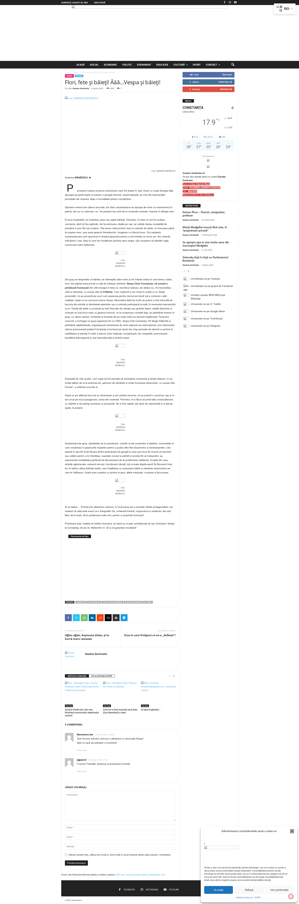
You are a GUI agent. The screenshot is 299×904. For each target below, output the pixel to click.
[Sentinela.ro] (149, 33)
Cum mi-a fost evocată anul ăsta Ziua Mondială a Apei (120, 711)
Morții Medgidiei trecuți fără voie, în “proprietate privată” (205, 228)
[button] (292, 831)
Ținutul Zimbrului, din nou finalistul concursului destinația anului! (82, 712)
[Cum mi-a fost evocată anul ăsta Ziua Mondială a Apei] (120, 694)
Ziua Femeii (147, 602)
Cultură (179, 64)
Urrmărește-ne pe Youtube (205, 278)
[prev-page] (169, 676)
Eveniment (144, 64)
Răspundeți (81, 750)
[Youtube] (235, 2)
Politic (127, 64)
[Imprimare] (116, 617)
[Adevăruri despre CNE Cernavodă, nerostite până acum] (120, 569)
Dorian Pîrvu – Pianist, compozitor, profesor (204, 213)
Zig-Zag (76, 72)
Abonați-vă (226, 89)
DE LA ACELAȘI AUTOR (101, 676)
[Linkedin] (92, 617)
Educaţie (162, 64)
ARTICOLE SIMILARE (77, 676)
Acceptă (218, 889)
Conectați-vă (225, 82)
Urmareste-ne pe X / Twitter (206, 304)
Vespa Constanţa (132, 602)
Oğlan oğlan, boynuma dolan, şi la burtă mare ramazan (87, 636)
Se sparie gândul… (151, 709)
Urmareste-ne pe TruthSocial (206, 318)
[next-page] (174, 676)
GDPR (257, 897)
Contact (211, 64)
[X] (76, 617)
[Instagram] (230, 2)
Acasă (80, 64)
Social (94, 64)
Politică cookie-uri (244, 897)
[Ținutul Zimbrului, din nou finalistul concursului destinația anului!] (82, 694)
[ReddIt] (100, 617)
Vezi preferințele (279, 889)
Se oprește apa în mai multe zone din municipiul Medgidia (206, 243)
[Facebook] (225, 2)
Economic (110, 64)
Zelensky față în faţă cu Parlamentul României (205, 259)
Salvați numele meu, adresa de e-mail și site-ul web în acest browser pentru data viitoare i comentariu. (120, 854)
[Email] (108, 617)
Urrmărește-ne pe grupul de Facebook (212, 286)
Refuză (249, 889)
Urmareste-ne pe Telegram (205, 325)
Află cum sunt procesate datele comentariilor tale (140, 874)
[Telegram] (124, 617)
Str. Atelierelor (93, 602)
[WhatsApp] (84, 617)
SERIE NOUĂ (99, 2)
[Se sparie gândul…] (158, 694)
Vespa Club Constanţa (112, 602)
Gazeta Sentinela (81, 88)
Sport (197, 64)
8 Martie (80, 602)
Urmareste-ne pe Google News (208, 311)
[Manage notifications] (291, 896)
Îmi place (227, 74)
